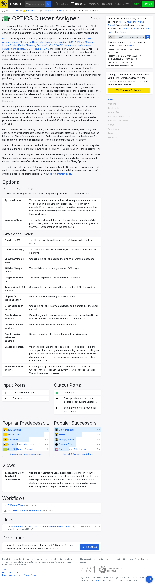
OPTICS (6, 38)
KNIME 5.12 (121, 3)
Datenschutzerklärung (12, 575)
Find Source (90, 546)
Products (64, 3)
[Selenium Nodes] (110, 569)
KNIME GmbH (100, 580)
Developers (113, 137)
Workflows (94, 3)
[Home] (3, 11)
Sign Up (148, 3)
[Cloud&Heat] (87, 569)
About (109, 3)
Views (111, 125)
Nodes (78, 3)
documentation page (60, 173)
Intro (110, 99)
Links (110, 133)
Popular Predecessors (119, 116)
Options (112, 104)
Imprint (17, 572)
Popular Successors (118, 120)
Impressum (7, 572)
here (131, 45)
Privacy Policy (30, 575)
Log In (136, 3)
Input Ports (113, 108)
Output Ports (114, 112)
